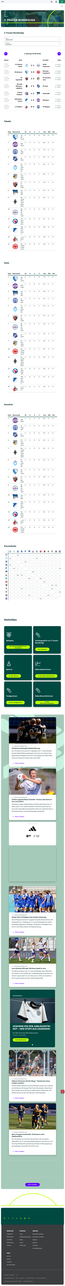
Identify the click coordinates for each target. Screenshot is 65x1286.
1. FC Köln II (18, 106)
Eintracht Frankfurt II (46, 72)
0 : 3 (32, 107)
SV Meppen (46, 106)
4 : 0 (32, 72)
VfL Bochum (18, 72)
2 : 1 (32, 65)
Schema (59, 64)
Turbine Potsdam (19, 93)
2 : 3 (32, 79)
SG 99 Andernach (46, 65)
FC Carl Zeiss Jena (47, 78)
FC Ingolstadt (19, 78)
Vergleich (59, 66)
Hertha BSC (46, 93)
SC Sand (45, 86)
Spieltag (7, 42)
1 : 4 (32, 100)
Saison (7, 38)
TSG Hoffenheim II (18, 100)
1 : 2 (32, 86)
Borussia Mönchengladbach (19, 86)
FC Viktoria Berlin (18, 65)
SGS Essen (46, 100)
